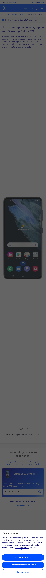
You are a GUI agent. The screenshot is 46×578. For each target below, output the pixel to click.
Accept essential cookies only (23, 564)
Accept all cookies (23, 557)
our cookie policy (22, 550)
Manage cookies (23, 572)
